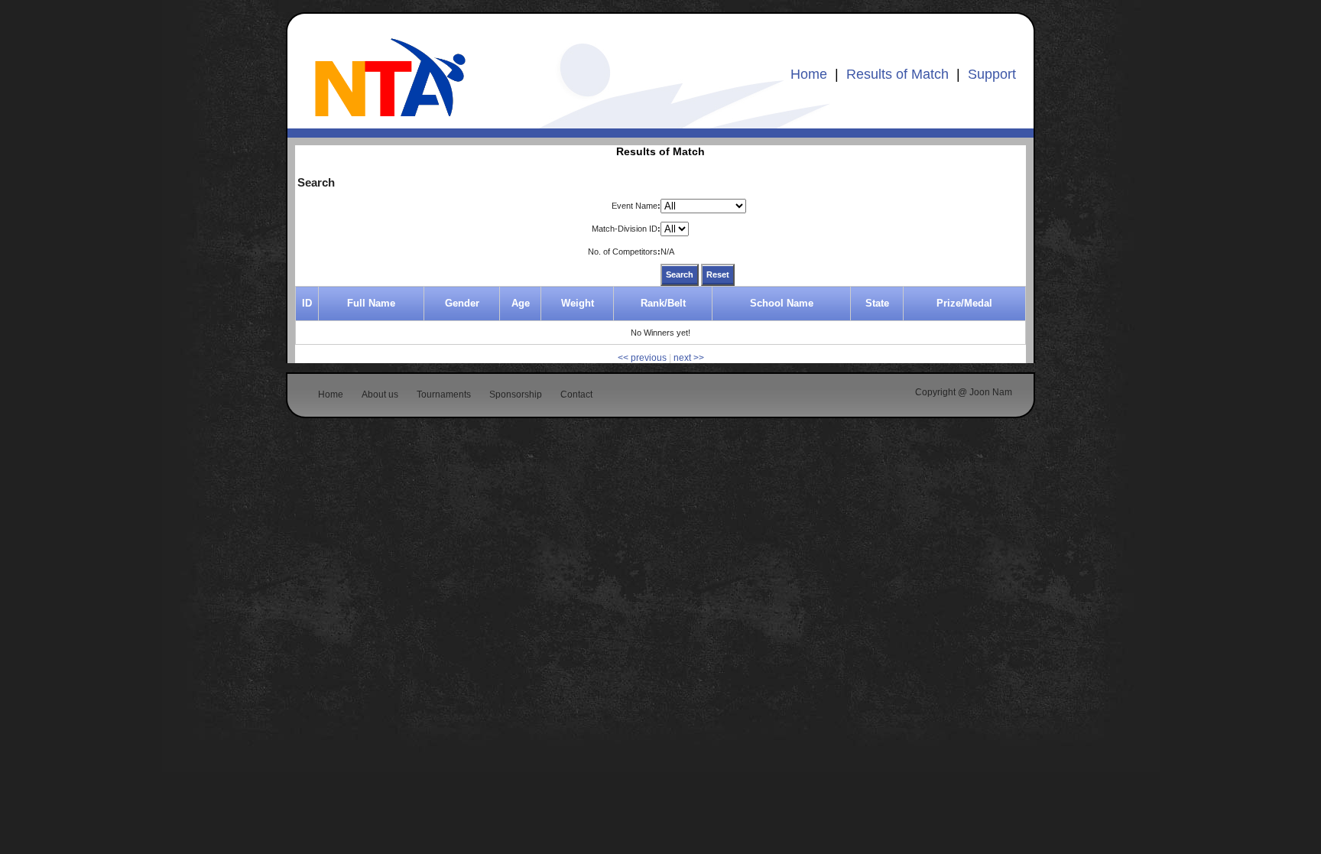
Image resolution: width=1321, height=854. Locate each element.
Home (808, 74)
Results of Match (897, 74)
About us (380, 394)
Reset (717, 274)
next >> (688, 357)
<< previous (642, 357)
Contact (576, 394)
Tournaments (444, 394)
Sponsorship (515, 394)
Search (679, 274)
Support (992, 74)
